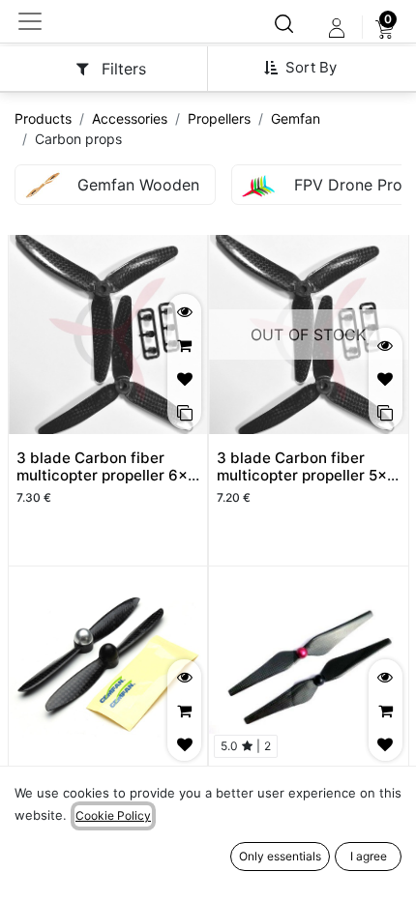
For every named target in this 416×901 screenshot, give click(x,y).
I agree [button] (368, 856)
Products (43, 118)
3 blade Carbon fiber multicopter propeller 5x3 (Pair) (307, 475)
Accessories (129, 118)
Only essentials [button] (280, 856)
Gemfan (295, 118)
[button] (307, 67)
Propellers (219, 118)
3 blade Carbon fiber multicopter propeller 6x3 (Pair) (106, 475)
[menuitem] (384, 28)
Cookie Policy (113, 815)
